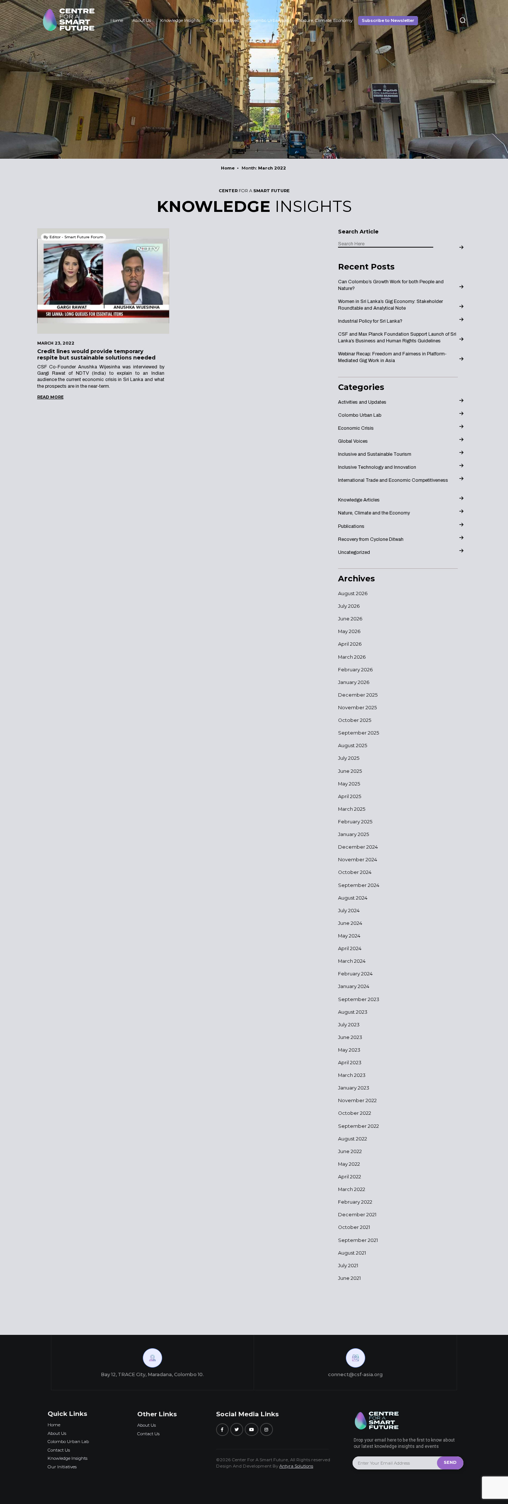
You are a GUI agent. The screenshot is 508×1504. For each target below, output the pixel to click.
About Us (141, 20)
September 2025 (358, 733)
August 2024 (352, 898)
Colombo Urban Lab (268, 20)
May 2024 (349, 936)
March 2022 (351, 1189)
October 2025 (354, 720)
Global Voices (353, 441)
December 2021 (357, 1214)
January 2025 (353, 834)
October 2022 (354, 1113)
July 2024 (349, 910)
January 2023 (353, 1088)
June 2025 (350, 771)
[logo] (69, 29)
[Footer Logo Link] (379, 1429)
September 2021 (358, 1240)
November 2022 (357, 1100)
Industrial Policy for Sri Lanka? (370, 321)
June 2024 (350, 923)
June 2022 (350, 1151)
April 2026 (349, 644)
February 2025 (355, 821)
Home (116, 20)
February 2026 (355, 669)
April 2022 (349, 1176)
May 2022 (349, 1164)
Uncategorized (354, 552)
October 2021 (354, 1227)
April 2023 (349, 1062)
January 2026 (353, 682)
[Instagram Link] (266, 1429)
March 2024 (352, 961)
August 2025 (352, 745)
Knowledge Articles (359, 500)
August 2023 (352, 1012)
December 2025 (357, 695)
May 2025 (349, 784)
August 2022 (352, 1139)
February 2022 (355, 1202)
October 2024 (355, 872)
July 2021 (348, 1265)
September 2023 (358, 999)
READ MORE (50, 397)
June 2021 (349, 1278)
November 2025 (357, 707)
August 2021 (352, 1253)
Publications (351, 526)
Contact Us (59, 1450)
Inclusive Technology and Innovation (377, 467)
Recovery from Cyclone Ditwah (370, 539)
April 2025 (349, 796)
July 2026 (349, 606)
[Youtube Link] (251, 1429)
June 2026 (350, 619)
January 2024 (353, 986)
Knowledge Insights (180, 20)
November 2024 (357, 859)
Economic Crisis (356, 428)
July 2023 (349, 1024)
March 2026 (352, 657)
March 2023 (352, 1075)
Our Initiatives (224, 20)
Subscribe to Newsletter (388, 20)
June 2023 (350, 1037)
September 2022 (358, 1126)
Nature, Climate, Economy (326, 20)
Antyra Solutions (296, 1466)
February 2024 (355, 974)
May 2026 (349, 631)
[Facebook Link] (222, 1429)
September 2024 (358, 885)
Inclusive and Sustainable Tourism (374, 454)
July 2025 (348, 758)
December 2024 (358, 847)
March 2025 (351, 809)
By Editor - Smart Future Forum (73, 237)
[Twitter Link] (236, 1429)
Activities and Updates (362, 402)
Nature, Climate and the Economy (374, 513)
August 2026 (352, 593)
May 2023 (349, 1050)
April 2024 (349, 948)
